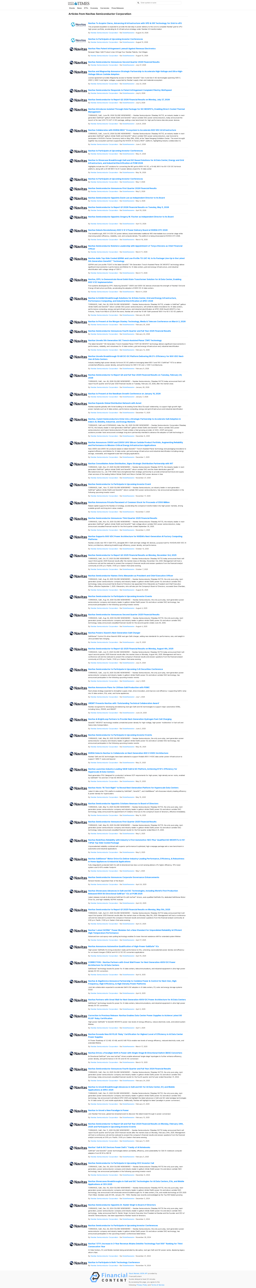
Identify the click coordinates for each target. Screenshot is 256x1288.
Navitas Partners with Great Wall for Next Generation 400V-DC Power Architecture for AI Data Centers (137, 999)
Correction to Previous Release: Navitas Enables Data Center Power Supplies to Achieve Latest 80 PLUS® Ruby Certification (135, 1017)
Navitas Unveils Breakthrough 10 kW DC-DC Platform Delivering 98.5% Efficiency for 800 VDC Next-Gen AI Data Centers (136, 357)
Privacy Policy (142, 1285)
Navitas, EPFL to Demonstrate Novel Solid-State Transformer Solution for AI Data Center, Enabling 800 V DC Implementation (134, 280)
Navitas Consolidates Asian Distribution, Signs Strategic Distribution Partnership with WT (130, 463)
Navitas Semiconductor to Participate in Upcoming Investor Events (120, 596)
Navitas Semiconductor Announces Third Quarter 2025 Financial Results (122, 518)
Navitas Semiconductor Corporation (104, 33)
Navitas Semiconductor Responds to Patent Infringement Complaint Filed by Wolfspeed (130, 90)
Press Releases (118, 8)
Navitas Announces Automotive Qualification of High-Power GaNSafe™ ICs (123, 946)
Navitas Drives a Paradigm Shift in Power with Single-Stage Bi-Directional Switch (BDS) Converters (135, 1053)
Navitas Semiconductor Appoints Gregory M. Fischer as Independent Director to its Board (131, 217)
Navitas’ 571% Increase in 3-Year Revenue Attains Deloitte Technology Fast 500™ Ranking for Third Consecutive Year (135, 1245)
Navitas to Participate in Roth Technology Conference (114, 1262)
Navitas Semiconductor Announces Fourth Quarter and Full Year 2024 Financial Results (129, 1069)
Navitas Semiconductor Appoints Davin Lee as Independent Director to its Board (126, 198)
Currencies (104, 8)
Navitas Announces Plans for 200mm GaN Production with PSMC (119, 687)
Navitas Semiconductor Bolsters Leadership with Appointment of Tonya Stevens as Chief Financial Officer (135, 247)
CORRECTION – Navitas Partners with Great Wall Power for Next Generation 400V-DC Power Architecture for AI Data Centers (131, 963)
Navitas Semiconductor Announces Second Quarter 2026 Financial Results (124, 62)
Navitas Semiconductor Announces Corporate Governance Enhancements (123, 877)
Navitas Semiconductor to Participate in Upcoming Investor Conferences (123, 1225)
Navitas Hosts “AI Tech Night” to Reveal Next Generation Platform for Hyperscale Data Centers (133, 787)
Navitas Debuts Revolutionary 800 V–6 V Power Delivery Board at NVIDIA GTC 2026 (128, 230)
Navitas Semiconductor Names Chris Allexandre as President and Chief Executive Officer (130, 575)
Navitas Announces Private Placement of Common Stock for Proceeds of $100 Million (129, 502)
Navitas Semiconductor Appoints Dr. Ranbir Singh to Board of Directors (122, 1205)
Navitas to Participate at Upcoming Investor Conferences (115, 39)
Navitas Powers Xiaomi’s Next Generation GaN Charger (114, 633)
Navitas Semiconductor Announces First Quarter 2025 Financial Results (122, 821)
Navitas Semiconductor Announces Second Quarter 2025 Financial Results (124, 614)
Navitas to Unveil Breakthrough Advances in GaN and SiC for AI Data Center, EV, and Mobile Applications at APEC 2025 (131, 1088)
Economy (94, 8)
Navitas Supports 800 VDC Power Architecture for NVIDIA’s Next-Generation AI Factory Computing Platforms (135, 537)
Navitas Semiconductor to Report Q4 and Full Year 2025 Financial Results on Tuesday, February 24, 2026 (135, 376)
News (79, 8)
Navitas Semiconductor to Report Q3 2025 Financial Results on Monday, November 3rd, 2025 (132, 555)
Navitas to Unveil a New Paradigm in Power (108, 1110)
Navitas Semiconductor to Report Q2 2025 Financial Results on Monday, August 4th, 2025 (130, 648)
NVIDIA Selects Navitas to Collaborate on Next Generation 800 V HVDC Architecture (128, 753)
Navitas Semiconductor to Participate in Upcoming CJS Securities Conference (125, 669)
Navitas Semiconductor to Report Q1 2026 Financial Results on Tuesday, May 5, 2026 (128, 207)
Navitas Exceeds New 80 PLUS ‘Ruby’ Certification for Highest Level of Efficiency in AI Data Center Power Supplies (135, 1035)
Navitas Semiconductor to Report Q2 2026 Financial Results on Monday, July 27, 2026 (129, 99)
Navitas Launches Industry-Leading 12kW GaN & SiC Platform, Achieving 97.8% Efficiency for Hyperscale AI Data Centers (132, 770)
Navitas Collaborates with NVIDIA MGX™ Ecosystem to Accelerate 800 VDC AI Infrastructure (132, 130)
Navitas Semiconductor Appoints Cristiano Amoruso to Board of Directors (123, 803)
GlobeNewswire (128, 33)
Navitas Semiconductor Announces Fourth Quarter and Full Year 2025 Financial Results (129, 331)
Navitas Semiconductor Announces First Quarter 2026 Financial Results (122, 188)
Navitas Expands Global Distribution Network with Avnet (114, 403)
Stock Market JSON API (138, 1273)
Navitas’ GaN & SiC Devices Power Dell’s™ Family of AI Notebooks (119, 1147)
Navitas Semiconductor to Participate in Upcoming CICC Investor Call (121, 1163)
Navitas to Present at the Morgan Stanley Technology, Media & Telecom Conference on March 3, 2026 (137, 321)
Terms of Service (157, 1285)
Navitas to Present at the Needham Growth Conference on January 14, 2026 (124, 393)
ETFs (86, 8)
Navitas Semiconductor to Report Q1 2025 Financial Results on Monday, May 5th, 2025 (129, 909)
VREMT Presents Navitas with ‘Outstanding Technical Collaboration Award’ (123, 703)
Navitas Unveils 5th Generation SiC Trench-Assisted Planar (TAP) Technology (125, 340)
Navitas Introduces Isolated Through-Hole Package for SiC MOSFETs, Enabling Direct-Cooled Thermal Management (136, 110)
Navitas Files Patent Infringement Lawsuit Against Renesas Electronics (122, 48)
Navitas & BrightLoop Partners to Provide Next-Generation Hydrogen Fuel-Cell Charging (130, 719)
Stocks (72, 8)
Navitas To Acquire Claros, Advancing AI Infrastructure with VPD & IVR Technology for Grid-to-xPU (135, 23)
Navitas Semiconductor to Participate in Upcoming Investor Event (119, 484)
